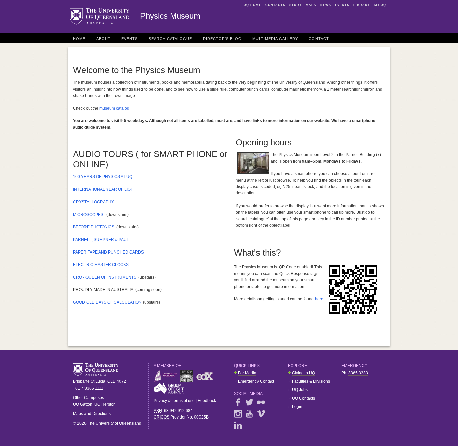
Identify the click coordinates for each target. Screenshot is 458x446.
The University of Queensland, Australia (98, 369)
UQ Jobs (300, 389)
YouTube (249, 414)
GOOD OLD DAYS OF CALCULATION (107, 302)
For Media (247, 373)
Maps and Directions (92, 413)
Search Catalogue (170, 39)
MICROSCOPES (88, 214)
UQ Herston (105, 404)
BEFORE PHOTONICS (93, 227)
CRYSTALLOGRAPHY (93, 202)
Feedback (207, 400)
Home (79, 39)
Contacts (275, 5)
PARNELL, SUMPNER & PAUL (101, 239)
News (325, 5)
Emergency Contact (256, 381)
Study (295, 5)
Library (361, 5)
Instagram (238, 414)
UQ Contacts (303, 398)
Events (342, 5)
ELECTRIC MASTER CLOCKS (101, 264)
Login (297, 406)
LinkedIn (238, 425)
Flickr (261, 402)
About (103, 39)
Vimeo (261, 414)
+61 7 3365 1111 (88, 388)
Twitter (249, 402)
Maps (311, 5)
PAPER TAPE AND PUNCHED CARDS (108, 252)
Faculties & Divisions (311, 381)
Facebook (238, 402)
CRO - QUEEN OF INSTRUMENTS (104, 277)
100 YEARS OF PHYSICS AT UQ (102, 176)
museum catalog (114, 108)
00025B (201, 417)
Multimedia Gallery (275, 39)
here (319, 299)
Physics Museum (170, 15)
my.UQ (380, 5)
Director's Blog (222, 39)
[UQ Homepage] (103, 16)
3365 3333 (358, 373)
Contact (319, 39)
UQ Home (252, 5)
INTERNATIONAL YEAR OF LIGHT (104, 189)
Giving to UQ (303, 373)
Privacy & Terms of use (174, 400)
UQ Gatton (82, 404)
